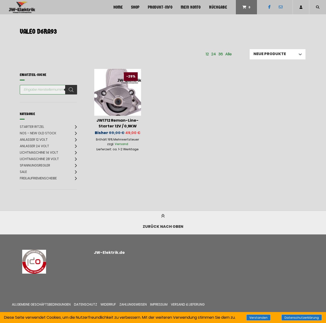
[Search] (71, 89)
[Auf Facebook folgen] (269, 7)
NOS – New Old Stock (38, 133)
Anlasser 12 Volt (34, 139)
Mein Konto (190, 7)
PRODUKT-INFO (160, 7)
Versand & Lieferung (188, 304)
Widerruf (108, 304)
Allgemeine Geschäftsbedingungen (41, 304)
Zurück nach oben (163, 226)
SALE (23, 171)
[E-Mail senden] (280, 7)
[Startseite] (22, 7)
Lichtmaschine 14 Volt (39, 152)
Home (118, 7)
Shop (135, 7)
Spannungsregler (35, 165)
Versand (121, 144)
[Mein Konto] (301, 7)
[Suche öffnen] (317, 7)
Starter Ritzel (32, 126)
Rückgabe (218, 7)
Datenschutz (85, 304)
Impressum (159, 304)
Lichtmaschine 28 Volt (39, 158)
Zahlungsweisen (133, 304)
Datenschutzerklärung (301, 318)
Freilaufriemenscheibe (38, 178)
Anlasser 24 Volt (34, 146)
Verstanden (258, 318)
